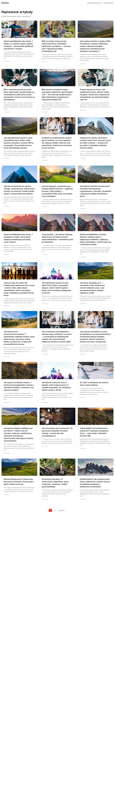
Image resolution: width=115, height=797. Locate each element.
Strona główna (109, 3)
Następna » (61, 510)
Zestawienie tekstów (94, 3)
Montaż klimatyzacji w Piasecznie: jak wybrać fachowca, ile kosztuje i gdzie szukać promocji (19, 481)
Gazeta (5, 3)
